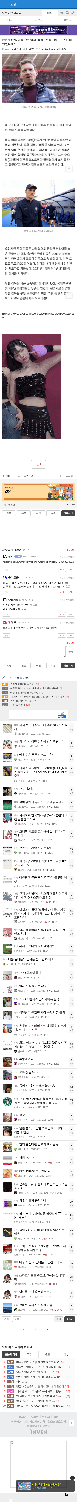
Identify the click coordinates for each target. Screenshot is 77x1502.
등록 (70, 651)
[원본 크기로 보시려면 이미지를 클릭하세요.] (38, 114)
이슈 (66, 1354)
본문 (23, 513)
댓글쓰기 (68, 513)
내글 (9, 20)
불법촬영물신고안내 (38, 1425)
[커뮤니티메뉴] (4, 4)
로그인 (23, 1416)
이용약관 (16, 1421)
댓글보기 (68, 665)
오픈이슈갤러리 (11, 12)
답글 (6, 569)
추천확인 (6, 476)
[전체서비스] (72, 4)
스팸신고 (28, 476)
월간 (47, 1354)
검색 (58, 1319)
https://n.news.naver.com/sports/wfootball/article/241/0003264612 (38, 561)
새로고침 (70, 550)
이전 (38, 513)
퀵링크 (46, 1416)
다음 (53, 513)
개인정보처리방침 (34, 1421)
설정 (55, 1416)
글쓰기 (73, 13)
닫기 (72, 1478)
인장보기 (12, 504)
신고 (17, 476)
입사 (7, 49)
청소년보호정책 (57, 1421)
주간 (29, 1354)
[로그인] (66, 4)
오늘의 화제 (11, 1354)
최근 (6, 1319)
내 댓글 (39, 20)
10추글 (67, 20)
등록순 (18, 550)
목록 (9, 513)
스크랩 (69, 476)
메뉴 (4, 504)
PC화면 (34, 1416)
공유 (59, 476)
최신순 (26, 550)
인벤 (13, 4)
